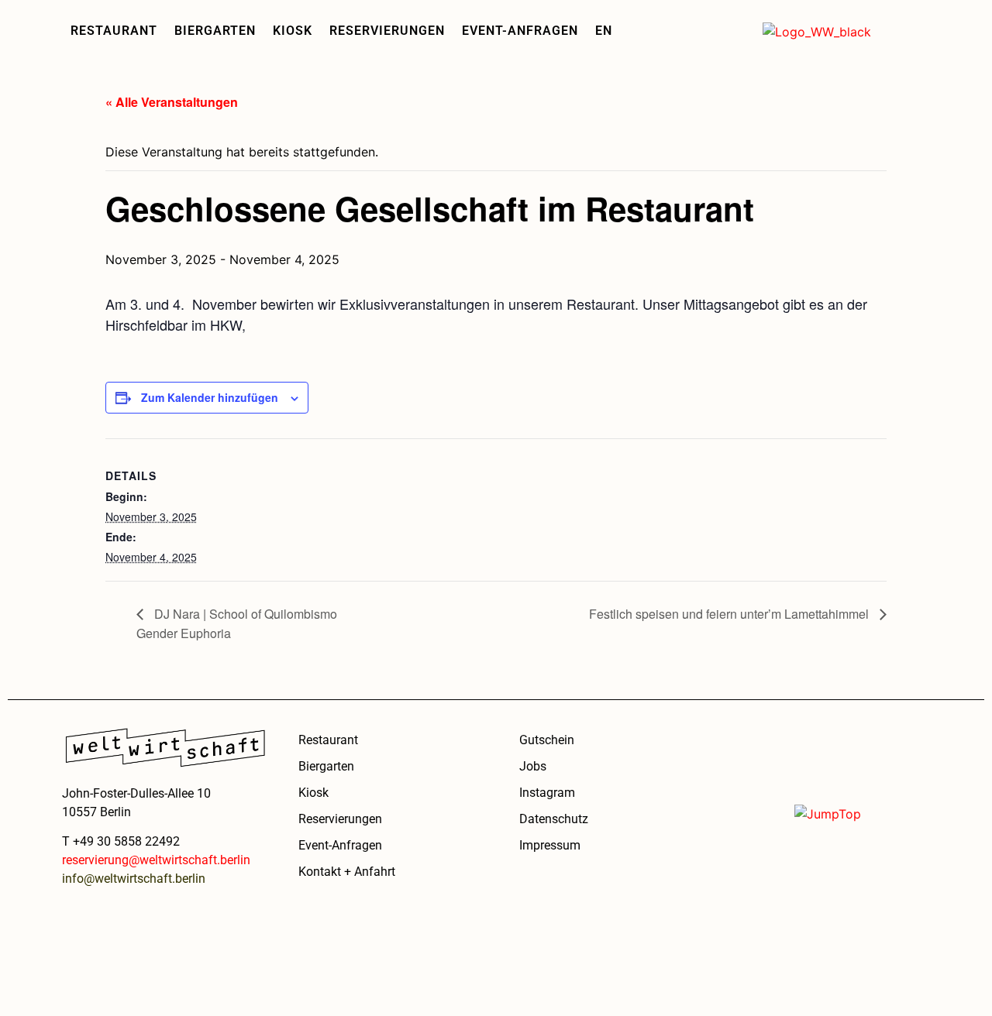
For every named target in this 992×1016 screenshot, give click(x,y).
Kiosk (292, 30)
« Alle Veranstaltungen (171, 102)
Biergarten (215, 30)
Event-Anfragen (520, 30)
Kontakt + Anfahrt (346, 871)
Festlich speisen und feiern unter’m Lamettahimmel (730, 614)
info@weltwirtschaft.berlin (133, 878)
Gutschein (546, 740)
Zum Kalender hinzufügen (209, 397)
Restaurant (114, 30)
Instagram (547, 792)
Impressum (549, 845)
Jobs (532, 766)
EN (603, 30)
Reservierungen (387, 30)
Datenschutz (553, 819)
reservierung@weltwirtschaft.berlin (156, 860)
